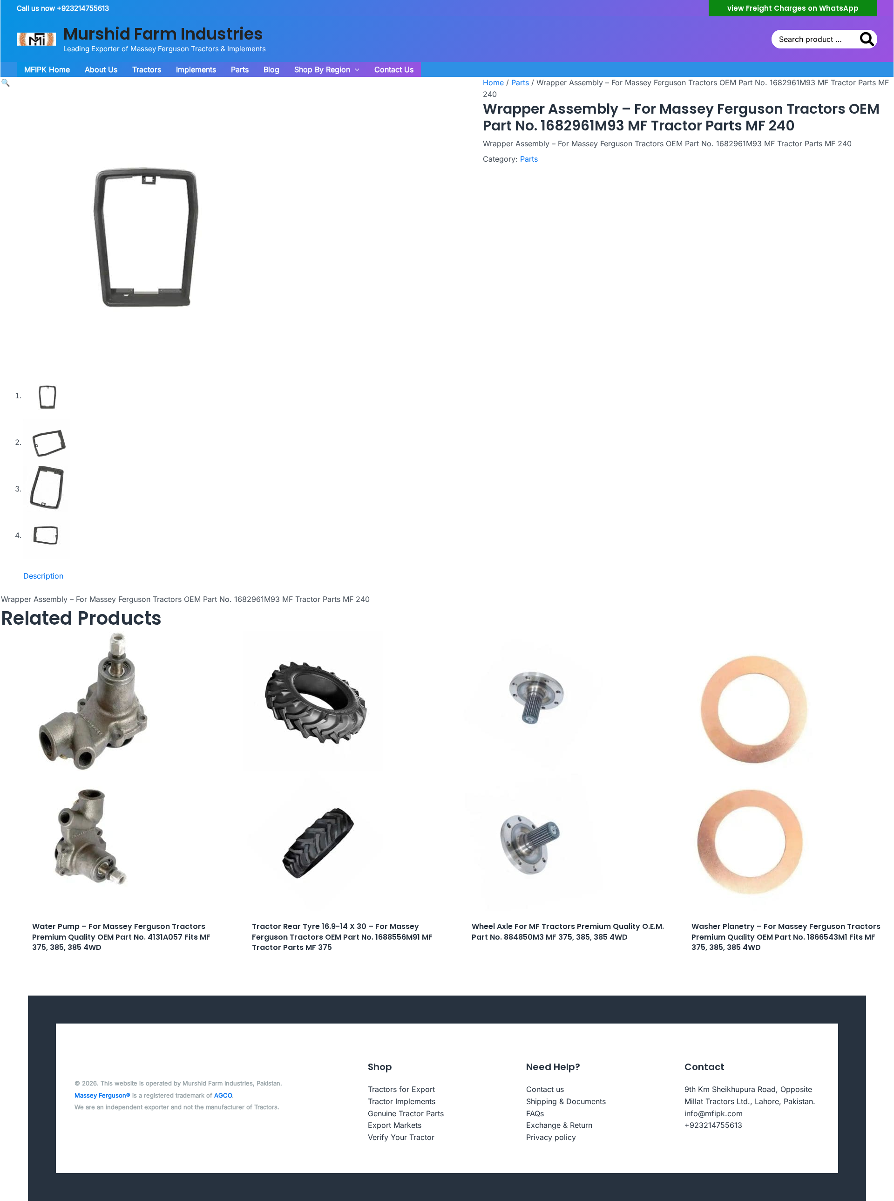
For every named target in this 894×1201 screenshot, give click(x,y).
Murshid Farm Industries (163, 33)
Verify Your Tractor (401, 1137)
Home (493, 82)
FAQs (535, 1113)
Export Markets (394, 1125)
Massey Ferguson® (102, 1095)
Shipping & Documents (566, 1101)
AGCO (223, 1095)
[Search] (867, 39)
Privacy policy (551, 1137)
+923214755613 (713, 1125)
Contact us (545, 1089)
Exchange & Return (559, 1125)
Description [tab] (43, 575)
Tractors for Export (401, 1089)
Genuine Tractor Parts (406, 1113)
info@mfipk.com (713, 1113)
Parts (520, 82)
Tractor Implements (401, 1101)
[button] (793, 8)
